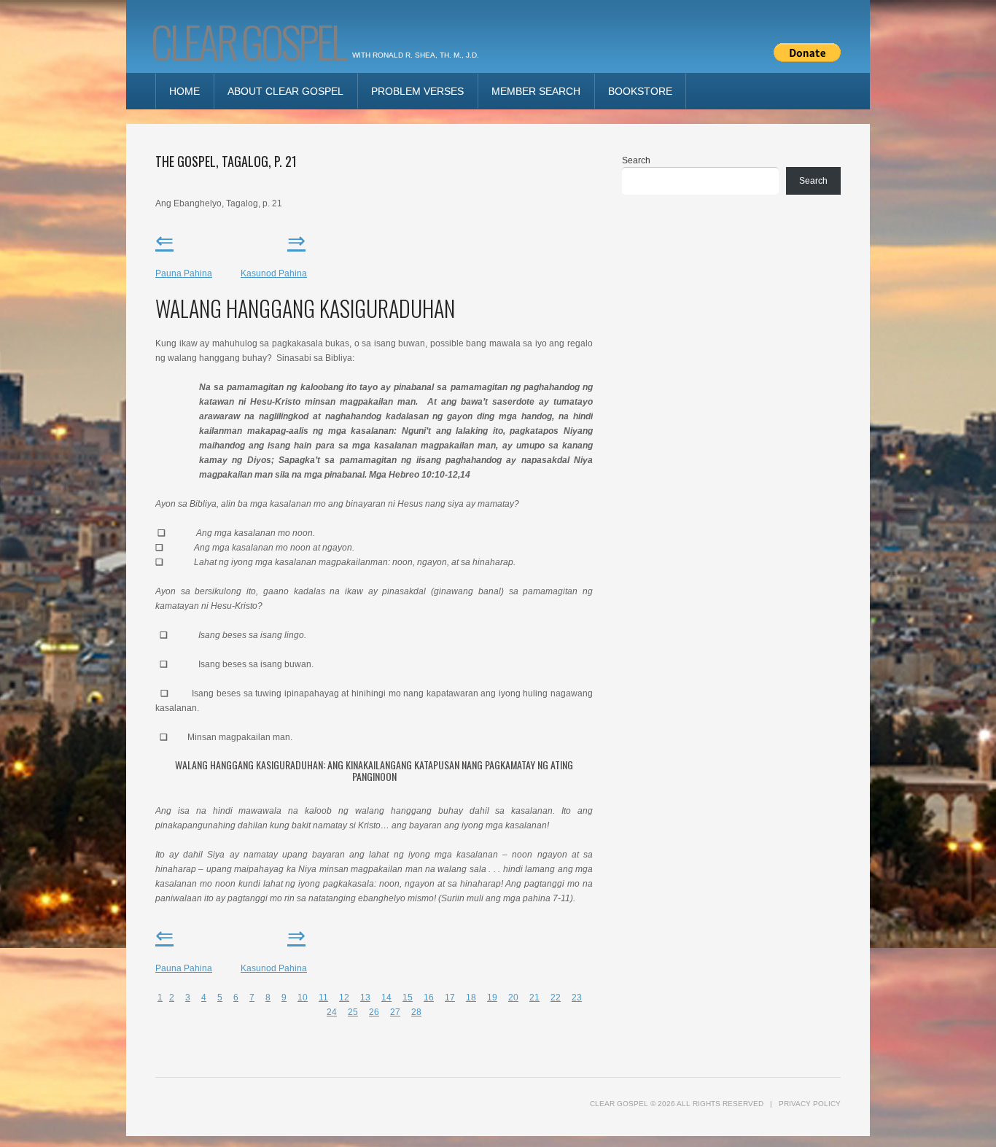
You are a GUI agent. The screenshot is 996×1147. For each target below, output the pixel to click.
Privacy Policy (810, 1104)
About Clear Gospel (285, 91)
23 (577, 997)
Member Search (535, 91)
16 (429, 997)
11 (323, 997)
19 (492, 997)
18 (471, 997)
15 (407, 997)
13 (365, 997)
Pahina (274, 273)
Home (184, 91)
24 (332, 1012)
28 (416, 1012)
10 (302, 997)
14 (386, 997)
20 (513, 997)
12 (344, 997)
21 (534, 997)
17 (450, 997)
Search (636, 160)
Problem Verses (417, 91)
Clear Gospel (248, 40)
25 (353, 1012)
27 (395, 1012)
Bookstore (640, 91)
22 (555, 997)
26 (374, 1012)
